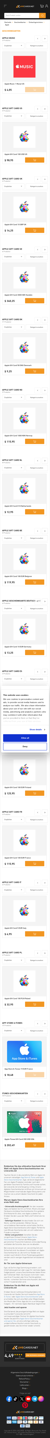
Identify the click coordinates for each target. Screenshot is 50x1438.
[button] (45, 39)
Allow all (25, 738)
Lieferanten (25, 1385)
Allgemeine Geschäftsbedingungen (25, 1373)
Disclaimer (25, 1382)
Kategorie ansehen (36, 46)
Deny (25, 746)
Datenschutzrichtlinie (25, 1376)
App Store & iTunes (28, 1178)
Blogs (25, 1388)
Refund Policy (25, 1379)
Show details (36, 729)
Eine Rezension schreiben (35, 1355)
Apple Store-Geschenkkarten (27, 1297)
